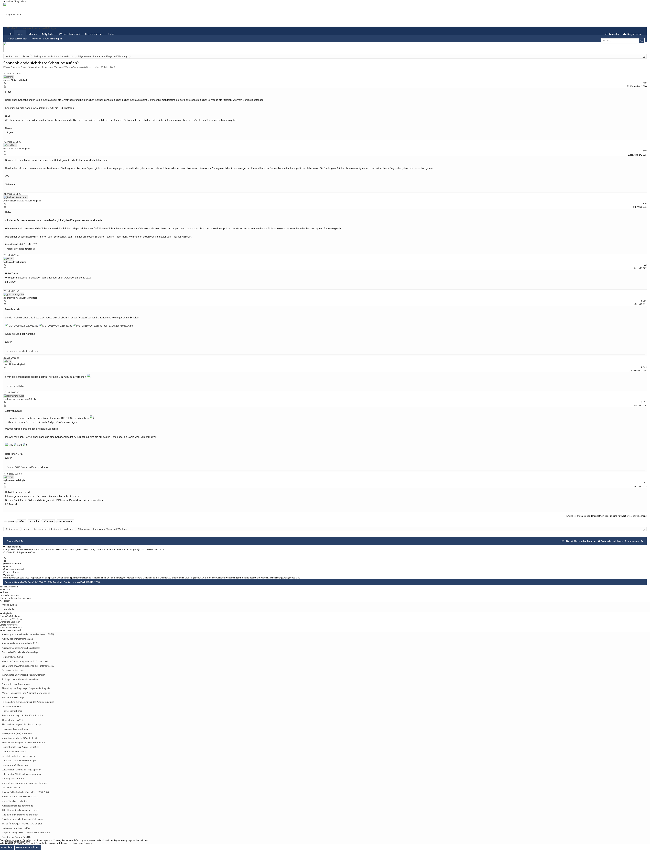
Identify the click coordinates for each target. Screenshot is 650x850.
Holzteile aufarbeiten (12, 710)
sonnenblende (65, 521)
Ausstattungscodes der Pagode (17, 805)
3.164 (644, 300)
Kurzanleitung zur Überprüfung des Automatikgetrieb (28, 702)
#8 (20, 473)
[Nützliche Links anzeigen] (644, 57)
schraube (34, 521)
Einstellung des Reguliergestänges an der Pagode (26, 688)
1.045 (644, 367)
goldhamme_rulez (15, 248)
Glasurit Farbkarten (11, 706)
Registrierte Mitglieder (11, 619)
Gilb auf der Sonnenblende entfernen (20, 814)
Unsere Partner (94, 34)
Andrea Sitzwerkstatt (13, 200)
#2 (20, 141)
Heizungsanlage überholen (15, 729)
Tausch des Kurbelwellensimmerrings (20, 652)
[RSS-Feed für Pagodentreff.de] (642, 541)
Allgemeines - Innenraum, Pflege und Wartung (50, 67)
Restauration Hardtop (13, 697)
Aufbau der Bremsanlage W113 (17, 638)
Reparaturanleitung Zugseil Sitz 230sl (20, 747)
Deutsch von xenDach (82, 582)
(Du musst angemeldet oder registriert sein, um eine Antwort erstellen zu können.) (606, 515)
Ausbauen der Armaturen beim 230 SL (21, 643)
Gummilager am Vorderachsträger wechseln (23, 674)
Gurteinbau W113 (11, 787)
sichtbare (48, 521)
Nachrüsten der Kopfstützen (16, 684)
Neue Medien (8, 609)
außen (21, 521)
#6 (18, 357)
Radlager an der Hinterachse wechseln (20, 679)
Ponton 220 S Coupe (17, 467)
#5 (18, 291)
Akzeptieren (7, 847)
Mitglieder (48, 34)
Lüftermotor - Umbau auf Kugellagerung (21, 769)
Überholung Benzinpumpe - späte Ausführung (24, 783)
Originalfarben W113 (12, 720)
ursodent (22, 351)
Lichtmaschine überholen (14, 751)
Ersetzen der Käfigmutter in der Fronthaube (23, 742)
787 (645, 151)
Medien (32, 34)
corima (96, 67)
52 (645, 264)
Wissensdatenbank (69, 34)
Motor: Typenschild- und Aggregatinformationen (26, 693)
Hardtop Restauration (13, 778)
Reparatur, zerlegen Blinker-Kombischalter (23, 715)
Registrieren (21, 1)
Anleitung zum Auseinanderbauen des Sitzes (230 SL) (28, 634)
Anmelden (8, 1)
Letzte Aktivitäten (9, 624)
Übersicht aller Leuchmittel (15, 801)
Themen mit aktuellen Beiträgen (46, 38)
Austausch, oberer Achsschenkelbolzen (21, 648)
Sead (5, 364)
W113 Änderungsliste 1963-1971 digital (22, 823)
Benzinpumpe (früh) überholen (17, 733)
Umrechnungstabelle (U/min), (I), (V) (19, 738)
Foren (20, 34)
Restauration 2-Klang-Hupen (16, 765)
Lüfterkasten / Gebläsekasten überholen (21, 774)
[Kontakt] (4, 560)
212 (645, 83)
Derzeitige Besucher (10, 621)
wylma (6, 262)
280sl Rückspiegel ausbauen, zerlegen (20, 810)
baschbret (8, 148)
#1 (20, 73)
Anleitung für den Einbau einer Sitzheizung (22, 819)
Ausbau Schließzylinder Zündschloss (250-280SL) (26, 792)
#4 (18, 255)
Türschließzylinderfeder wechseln (18, 756)
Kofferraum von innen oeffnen (16, 828)
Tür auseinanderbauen (13, 670)
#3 (20, 193)
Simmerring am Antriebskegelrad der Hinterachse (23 (28, 665)
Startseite (5, 589)
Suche (111, 34)
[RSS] (4, 558)
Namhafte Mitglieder (10, 616)
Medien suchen (9, 604)
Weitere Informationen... (28, 847)
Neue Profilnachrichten (11, 627)
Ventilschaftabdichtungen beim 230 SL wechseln (25, 661)
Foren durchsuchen (17, 38)
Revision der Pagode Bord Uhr (17, 837)
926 (645, 203)
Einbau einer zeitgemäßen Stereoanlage (21, 724)
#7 (18, 392)
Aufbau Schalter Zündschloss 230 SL (20, 796)
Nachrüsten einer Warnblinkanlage (19, 760)
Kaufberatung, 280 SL (12, 656)
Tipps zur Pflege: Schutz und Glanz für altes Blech (26, 832)
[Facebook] (4, 555)
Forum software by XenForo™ (33, 582)
